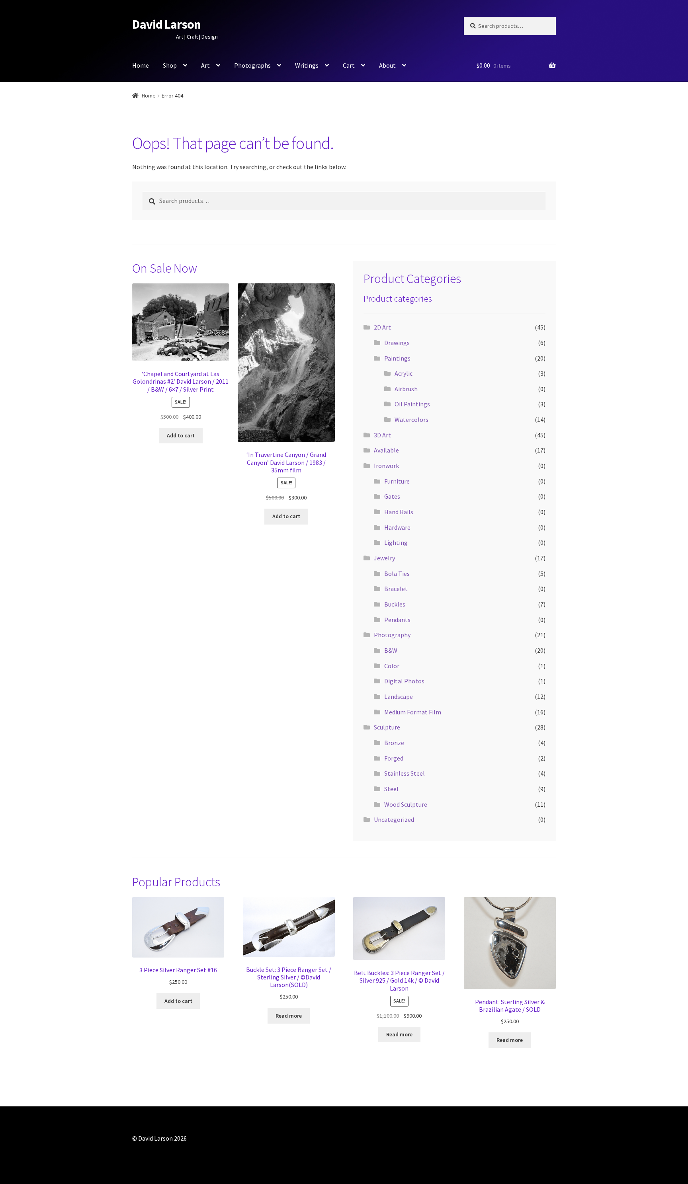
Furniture (397, 481)
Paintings (397, 358)
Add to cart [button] (181, 435)
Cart (349, 65)
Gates (392, 496)
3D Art (382, 435)
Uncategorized (394, 819)
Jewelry (384, 558)
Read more (289, 1015)
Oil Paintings (412, 404)
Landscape (398, 696)
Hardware (397, 527)
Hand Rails (398, 512)
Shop (170, 65)
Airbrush (406, 389)
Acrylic (403, 373)
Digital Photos (404, 681)
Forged (393, 758)
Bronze (394, 743)
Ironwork (386, 466)
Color (391, 666)
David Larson (166, 24)
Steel (391, 789)
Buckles (394, 604)
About (387, 65)
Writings (307, 65)
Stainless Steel (404, 773)
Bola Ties (397, 573)
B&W (390, 650)
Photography (392, 635)
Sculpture (387, 727)
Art (205, 65)
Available (386, 450)
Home (140, 65)
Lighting (396, 542)
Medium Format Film (412, 712)
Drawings (397, 343)
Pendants (397, 620)
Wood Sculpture (405, 804)
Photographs (252, 65)
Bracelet (396, 589)
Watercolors (411, 419)
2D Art (382, 327)
